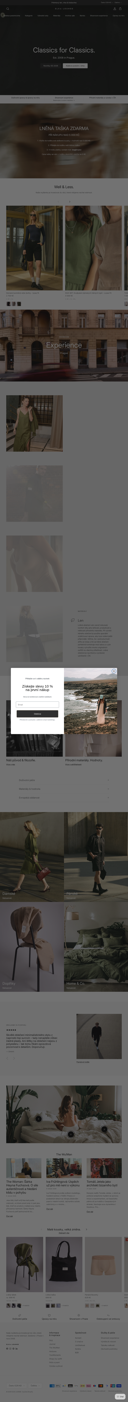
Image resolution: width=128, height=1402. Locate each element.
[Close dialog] (114, 671)
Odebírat (37, 714)
